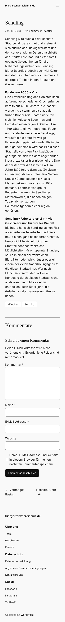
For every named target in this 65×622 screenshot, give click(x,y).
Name (10, 405)
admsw (35, 30)
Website (10, 438)
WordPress (27, 614)
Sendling (29, 304)
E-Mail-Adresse (17, 421)
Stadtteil (47, 30)
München (13, 304)
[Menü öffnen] (58, 5)
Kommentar (14, 364)
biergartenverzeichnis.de (20, 5)
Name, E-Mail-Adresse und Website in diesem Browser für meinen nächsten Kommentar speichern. (34, 459)
